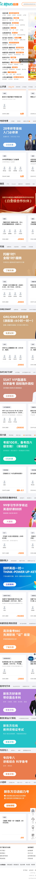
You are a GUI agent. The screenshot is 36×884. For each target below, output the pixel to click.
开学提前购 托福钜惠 (24, 29)
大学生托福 (5, 82)
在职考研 (4, 92)
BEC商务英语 (17, 102)
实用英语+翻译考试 (8, 95)
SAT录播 (17, 420)
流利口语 (4, 97)
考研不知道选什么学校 (20, 67)
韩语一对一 (28, 830)
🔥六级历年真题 (27, 482)
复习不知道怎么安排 (19, 63)
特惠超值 (16, 112)
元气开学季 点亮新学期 (22, 40)
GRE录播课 (23, 357)
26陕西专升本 (26, 733)
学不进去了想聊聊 (18, 71)
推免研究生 (12, 116)
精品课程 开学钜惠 (26, 21)
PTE (8, 231)
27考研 (4, 62)
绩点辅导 (18, 116)
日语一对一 (20, 830)
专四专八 (16, 87)
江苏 (20, 107)
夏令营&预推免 (25, 116)
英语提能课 (13, 608)
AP (13, 77)
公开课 (22, 97)
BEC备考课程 (23, 671)
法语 (11, 121)
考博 (19, 798)
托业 (23, 102)
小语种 (4, 120)
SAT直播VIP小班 (26, 420)
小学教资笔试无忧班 (24, 766)
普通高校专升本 (27, 798)
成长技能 (16, 126)
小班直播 (30, 294)
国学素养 (4, 126)
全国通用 (4, 107)
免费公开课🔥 (26, 168)
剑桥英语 (4, 102)
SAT (10, 77)
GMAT (14, 82)
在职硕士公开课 (12, 92)
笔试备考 (4, 112)
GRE (10, 82)
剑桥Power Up (31, 608)
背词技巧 (22, 545)
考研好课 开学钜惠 (27, 18)
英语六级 (10, 87)
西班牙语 (19, 121)
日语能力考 (11, 830)
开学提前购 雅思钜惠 (25, 25)
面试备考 (10, 112)
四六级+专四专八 (8, 85)
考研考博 (5, 61)
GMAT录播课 (32, 357)
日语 (3, 121)
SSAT (17, 77)
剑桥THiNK (22, 608)
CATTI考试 (16, 97)
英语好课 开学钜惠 (23, 36)
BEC (34, 231)
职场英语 (10, 97)
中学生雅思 (5, 72)
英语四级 (4, 87)
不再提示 (29, 71)
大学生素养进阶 (7, 125)
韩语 (7, 121)
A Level (14, 231)
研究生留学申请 (21, 82)
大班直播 (23, 294)
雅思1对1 (20, 231)
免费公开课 (22, 87)
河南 (16, 107)
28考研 (9, 62)
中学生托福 (5, 77)
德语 (14, 121)
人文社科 (10, 126)
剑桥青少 (10, 102)
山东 (13, 107)
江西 (9, 107)
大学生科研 (5, 116)
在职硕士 (5, 90)
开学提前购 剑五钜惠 (23, 32)
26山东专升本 (16, 733)
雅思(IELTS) (5, 67)
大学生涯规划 (6, 115)
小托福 (21, 77)
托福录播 (16, 294)
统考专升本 (6, 105)
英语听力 (29, 545)
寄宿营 (18, 168)
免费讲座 (9, 294)
